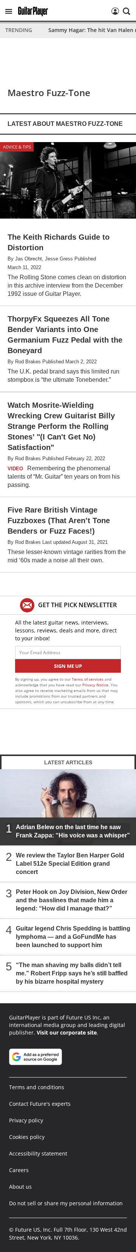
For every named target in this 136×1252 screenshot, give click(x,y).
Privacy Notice (95, 684)
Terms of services (88, 679)
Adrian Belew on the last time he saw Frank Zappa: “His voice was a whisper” (73, 831)
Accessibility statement (38, 1153)
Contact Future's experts (40, 1103)
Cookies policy (27, 1136)
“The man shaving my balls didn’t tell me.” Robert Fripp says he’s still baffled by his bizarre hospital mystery (72, 973)
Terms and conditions (36, 1087)
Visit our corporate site (67, 1032)
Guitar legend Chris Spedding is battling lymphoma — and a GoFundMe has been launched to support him (73, 936)
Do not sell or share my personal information (66, 1203)
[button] (8, 11)
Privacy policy (26, 1120)
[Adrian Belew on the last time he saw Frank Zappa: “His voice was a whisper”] (68, 807)
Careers (19, 1170)
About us (20, 1186)
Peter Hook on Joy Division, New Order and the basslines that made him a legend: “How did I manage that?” (71, 900)
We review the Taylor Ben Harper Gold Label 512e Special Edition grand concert (70, 863)
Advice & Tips (17, 147)
